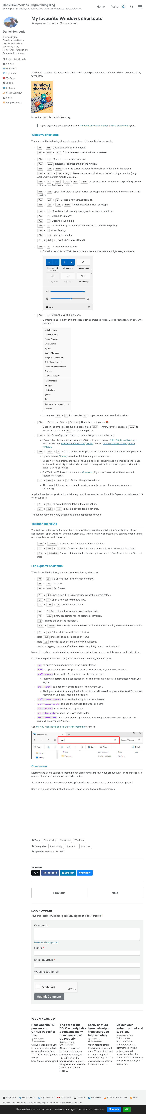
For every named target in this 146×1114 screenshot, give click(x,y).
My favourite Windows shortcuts (66, 18)
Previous (59, 893)
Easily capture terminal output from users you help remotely (99, 1030)
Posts (114, 6)
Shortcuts (65, 840)
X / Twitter (47, 1097)
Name (39, 947)
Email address (44, 959)
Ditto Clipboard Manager (123, 440)
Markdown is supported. (46, 942)
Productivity (50, 840)
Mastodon (28, 1097)
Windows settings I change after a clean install (104, 125)
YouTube (65, 1097)
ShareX (62, 456)
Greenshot (87, 472)
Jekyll (61, 1102)
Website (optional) (46, 971)
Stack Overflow (117, 1097)
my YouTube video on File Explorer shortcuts (60, 726)
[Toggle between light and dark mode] (123, 6)
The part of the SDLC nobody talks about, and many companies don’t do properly (73, 1031)
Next (115, 893)
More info (114, 1109)
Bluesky (11, 1097)
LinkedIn (96, 1097)
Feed (135, 1097)
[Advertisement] (87, 48)
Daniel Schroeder (15, 31)
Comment (41, 925)
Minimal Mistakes (74, 1102)
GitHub (80, 1097)
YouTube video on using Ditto (77, 443)
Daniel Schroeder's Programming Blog (42, 6)
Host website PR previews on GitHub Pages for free (43, 1030)
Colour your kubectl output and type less (130, 1028)
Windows (79, 840)
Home (101, 6)
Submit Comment (49, 996)
